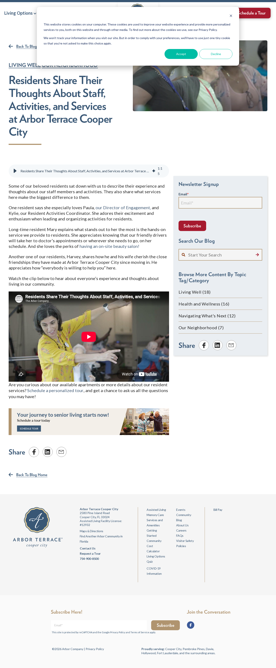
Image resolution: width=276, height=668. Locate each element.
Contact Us (87, 548)
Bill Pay (217, 509)
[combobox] (220, 255)
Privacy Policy (117, 632)
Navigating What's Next (207, 315)
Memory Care (155, 515)
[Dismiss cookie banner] (230, 16)
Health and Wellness (204, 303)
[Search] (257, 255)
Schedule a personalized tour (55, 390)
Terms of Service (139, 632)
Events (180, 509)
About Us (182, 525)
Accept (181, 54)
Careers (181, 530)
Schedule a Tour (252, 13)
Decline (216, 54)
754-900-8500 (89, 558)
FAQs (179, 535)
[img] (153, 171)
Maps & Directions (91, 531)
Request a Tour (90, 553)
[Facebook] (190, 625)
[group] (89, 171)
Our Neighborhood (201, 327)
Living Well (25, 65)
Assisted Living (156, 509)
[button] (20, 13)
